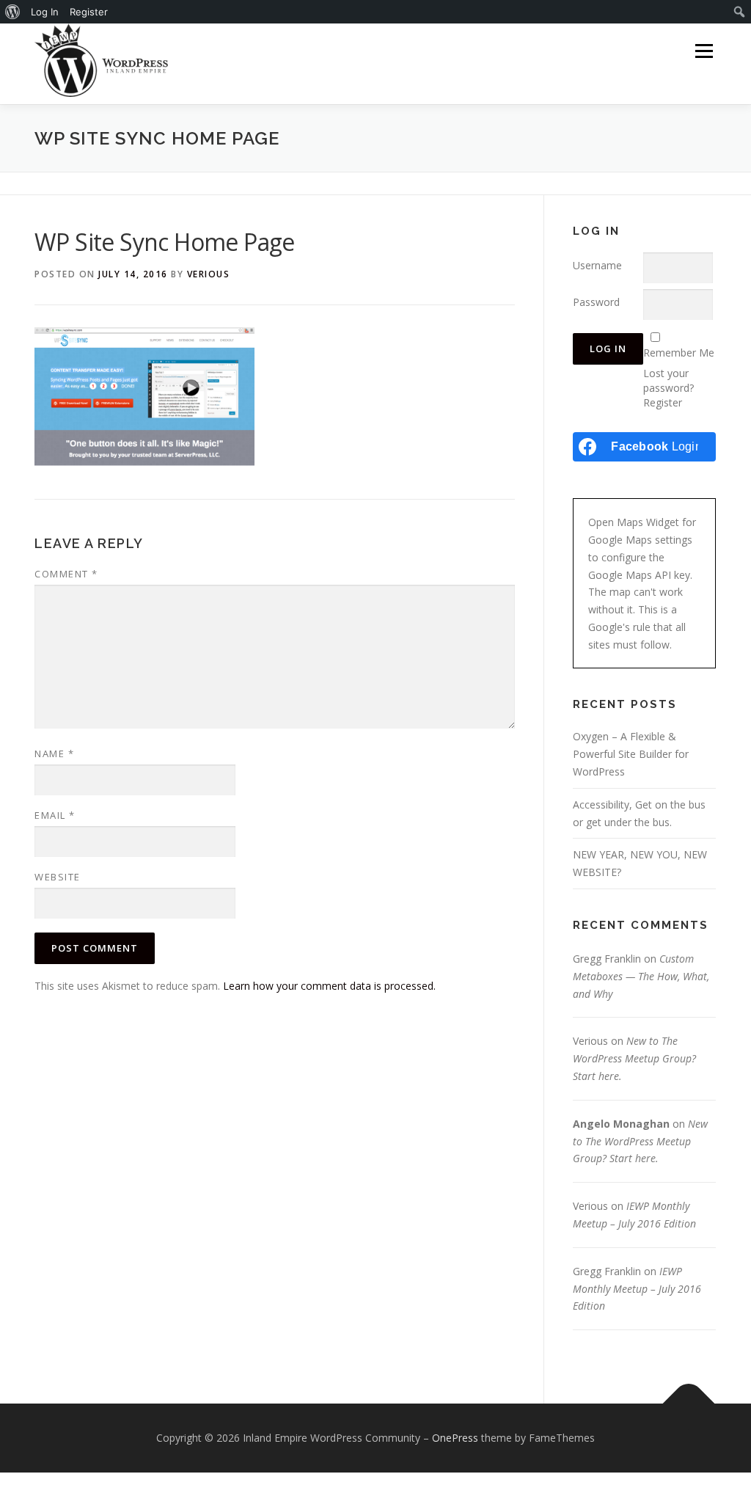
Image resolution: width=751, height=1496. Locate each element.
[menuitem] (13, 11)
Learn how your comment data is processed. (329, 986)
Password (596, 302)
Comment (66, 573)
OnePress (455, 1438)
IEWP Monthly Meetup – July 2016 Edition (637, 1288)
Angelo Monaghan (621, 1124)
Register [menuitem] (89, 12)
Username (597, 265)
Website (57, 876)
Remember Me (678, 353)
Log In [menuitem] (45, 12)
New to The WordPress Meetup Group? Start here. (634, 1058)
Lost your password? (668, 380)
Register (662, 402)
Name (54, 753)
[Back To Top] (689, 1404)
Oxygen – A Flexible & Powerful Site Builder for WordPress (631, 753)
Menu (704, 51)
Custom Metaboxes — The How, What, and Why (641, 976)
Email (55, 815)
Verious (208, 274)
